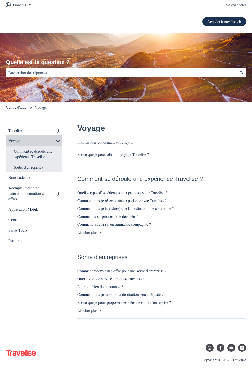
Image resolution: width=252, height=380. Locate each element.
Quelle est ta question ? (38, 62)
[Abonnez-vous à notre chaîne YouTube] (231, 348)
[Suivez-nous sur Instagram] (210, 348)
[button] (58, 131)
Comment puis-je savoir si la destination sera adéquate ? (120, 294)
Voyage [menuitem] (14, 140)
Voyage (41, 107)
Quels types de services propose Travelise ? (110, 278)
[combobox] (121, 72)
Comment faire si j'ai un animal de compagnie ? (114, 224)
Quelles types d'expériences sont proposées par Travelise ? (122, 192)
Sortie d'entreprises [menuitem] (28, 167)
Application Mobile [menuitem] (23, 209)
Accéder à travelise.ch (224, 21)
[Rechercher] (241, 72)
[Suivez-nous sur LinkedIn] (242, 348)
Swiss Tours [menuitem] (17, 230)
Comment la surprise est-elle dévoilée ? (107, 216)
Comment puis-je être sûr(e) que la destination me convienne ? (125, 208)
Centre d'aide (16, 107)
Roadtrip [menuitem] (15, 240)
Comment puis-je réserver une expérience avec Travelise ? (121, 200)
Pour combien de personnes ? (100, 286)
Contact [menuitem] (14, 219)
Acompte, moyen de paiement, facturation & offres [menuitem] (26, 193)
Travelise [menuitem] (15, 130)
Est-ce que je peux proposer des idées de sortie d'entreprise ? (124, 302)
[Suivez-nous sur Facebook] (220, 348)
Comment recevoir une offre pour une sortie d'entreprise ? (121, 270)
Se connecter (236, 4)
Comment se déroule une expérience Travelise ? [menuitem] (33, 153)
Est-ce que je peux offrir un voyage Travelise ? (113, 154)
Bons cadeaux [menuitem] (19, 177)
